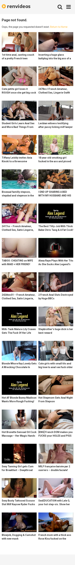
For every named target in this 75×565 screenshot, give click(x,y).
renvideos (18, 6)
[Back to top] (68, 558)
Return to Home (59, 26)
